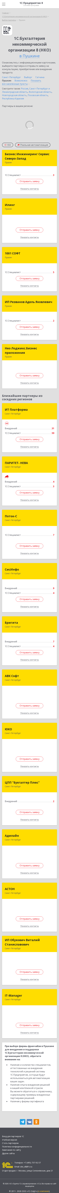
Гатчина (39, 77)
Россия (24, 88)
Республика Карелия (13, 98)
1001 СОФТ (12, 253)
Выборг (28, 77)
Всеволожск (21, 80)
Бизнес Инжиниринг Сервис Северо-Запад (27, 156)
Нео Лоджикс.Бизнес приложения (21, 350)
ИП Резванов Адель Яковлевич (28, 302)
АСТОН (10, 889)
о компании (43, 1191)
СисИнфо (12, 569)
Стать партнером (10, 1143)
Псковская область (38, 95)
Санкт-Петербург (11, 77)
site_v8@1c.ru (26, 1166)
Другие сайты (8, 1153)
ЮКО (8, 729)
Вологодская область (40, 91)
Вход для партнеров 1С (13, 1136)
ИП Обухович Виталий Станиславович (22, 942)
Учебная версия (9, 1139)
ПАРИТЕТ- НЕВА (16, 463)
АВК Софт (12, 676)
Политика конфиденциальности (17, 1146)
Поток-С (11, 516)
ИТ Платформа (16, 410)
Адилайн (12, 836)
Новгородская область (14, 95)
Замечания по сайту (11, 1150)
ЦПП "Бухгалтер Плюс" (22, 782)
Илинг (10, 205)
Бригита (11, 623)
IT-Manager (13, 995)
